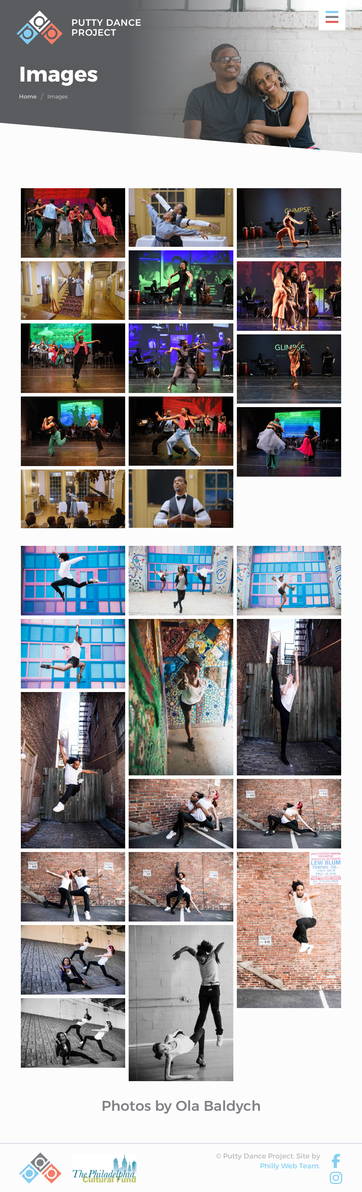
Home (27, 96)
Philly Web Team (289, 1166)
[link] (40, 1168)
